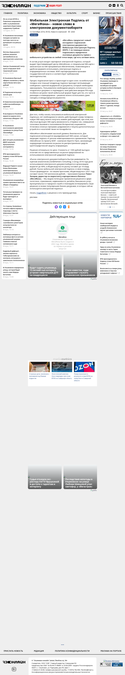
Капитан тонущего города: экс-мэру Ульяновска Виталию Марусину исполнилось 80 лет (110, 148)
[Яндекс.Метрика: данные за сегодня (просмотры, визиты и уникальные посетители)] (111, 661)
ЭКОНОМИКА (39, 13)
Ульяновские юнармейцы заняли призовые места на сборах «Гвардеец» (14, 182)
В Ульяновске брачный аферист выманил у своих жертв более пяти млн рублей (13, 81)
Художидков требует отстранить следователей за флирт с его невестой (110, 133)
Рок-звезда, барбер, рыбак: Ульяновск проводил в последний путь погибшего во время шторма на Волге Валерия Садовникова (111, 84)
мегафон (34, 35)
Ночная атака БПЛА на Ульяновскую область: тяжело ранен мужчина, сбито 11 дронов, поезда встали (109, 103)
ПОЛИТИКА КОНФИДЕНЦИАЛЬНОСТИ (72, 651)
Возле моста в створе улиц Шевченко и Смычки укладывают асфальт (110, 270)
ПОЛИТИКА (23, 13)
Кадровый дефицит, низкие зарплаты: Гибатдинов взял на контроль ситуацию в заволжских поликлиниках (14, 255)
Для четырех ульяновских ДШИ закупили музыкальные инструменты (13, 143)
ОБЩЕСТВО (56, 13)
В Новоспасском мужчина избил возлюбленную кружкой (13, 104)
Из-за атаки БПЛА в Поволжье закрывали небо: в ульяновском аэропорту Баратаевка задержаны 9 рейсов (12, 23)
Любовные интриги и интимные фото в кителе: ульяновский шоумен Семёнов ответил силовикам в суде (13, 239)
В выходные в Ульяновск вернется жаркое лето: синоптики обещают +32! (13, 116)
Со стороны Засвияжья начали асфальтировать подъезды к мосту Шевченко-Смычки (13, 209)
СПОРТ (85, 13)
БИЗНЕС (96, 13)
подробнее (41, 193)
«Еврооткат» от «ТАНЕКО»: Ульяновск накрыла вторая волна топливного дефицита (111, 119)
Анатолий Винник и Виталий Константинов (110, 186)
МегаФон (63, 237)
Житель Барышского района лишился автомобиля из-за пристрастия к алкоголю (13, 55)
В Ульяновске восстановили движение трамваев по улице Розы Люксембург (13, 129)
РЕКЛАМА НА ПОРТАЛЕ (111, 651)
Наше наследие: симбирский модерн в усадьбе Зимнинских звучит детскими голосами (111, 226)
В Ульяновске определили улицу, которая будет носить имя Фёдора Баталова (13, 271)
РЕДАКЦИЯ (39, 651)
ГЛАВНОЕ (8, 13)
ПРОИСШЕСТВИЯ (113, 13)
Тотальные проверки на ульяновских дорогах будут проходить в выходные (12, 195)
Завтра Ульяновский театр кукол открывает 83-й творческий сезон (14, 68)
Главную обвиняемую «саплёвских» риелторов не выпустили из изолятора (13, 223)
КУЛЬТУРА (71, 13)
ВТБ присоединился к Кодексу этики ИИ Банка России (12, 156)
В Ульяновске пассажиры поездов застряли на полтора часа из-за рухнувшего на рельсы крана (13, 40)
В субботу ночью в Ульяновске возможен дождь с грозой (109, 239)
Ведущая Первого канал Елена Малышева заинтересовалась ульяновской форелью (12, 169)
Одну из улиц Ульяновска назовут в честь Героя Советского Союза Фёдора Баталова (110, 250)
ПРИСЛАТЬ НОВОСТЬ (13, 651)
